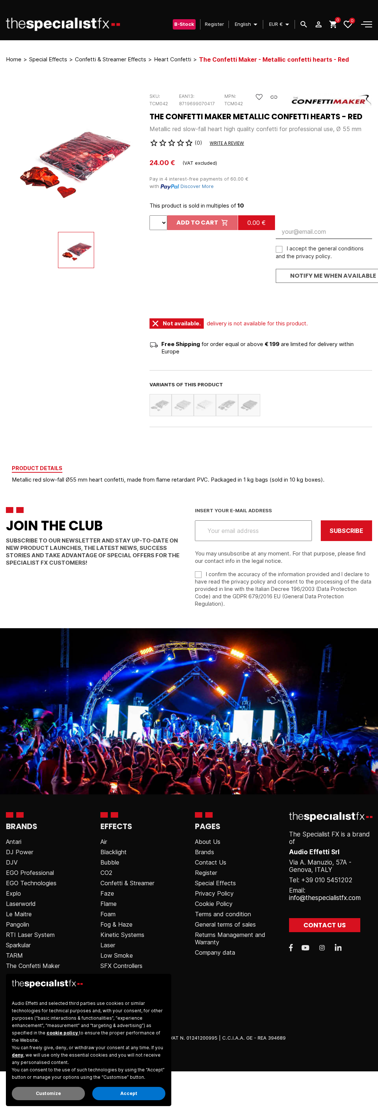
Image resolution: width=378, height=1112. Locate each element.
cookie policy (63, 1033)
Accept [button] (128, 1093)
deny (17, 1055)
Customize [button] (48, 1093)
